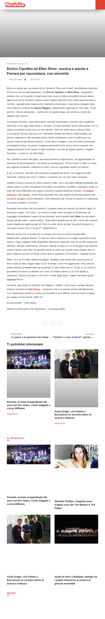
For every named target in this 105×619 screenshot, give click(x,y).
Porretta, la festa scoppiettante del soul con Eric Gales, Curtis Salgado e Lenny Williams (28, 405)
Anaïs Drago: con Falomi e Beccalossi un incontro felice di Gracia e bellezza (73, 414)
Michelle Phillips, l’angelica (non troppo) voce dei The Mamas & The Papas (75, 505)
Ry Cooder (24, 194)
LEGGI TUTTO (12, 414)
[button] (87, 5)
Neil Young (34, 289)
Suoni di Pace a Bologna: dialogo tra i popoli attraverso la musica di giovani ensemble (76, 580)
